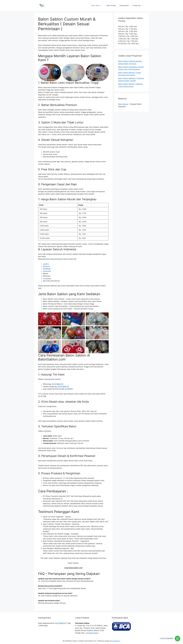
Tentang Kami (124, 5)
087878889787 (57, 384)
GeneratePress (115, 641)
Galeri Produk (111, 5)
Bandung (46, 266)
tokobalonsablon (92, 633)
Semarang (47, 271)
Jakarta (46, 264)
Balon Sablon (95, 5)
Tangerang (47, 278)
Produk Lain (137, 5)
